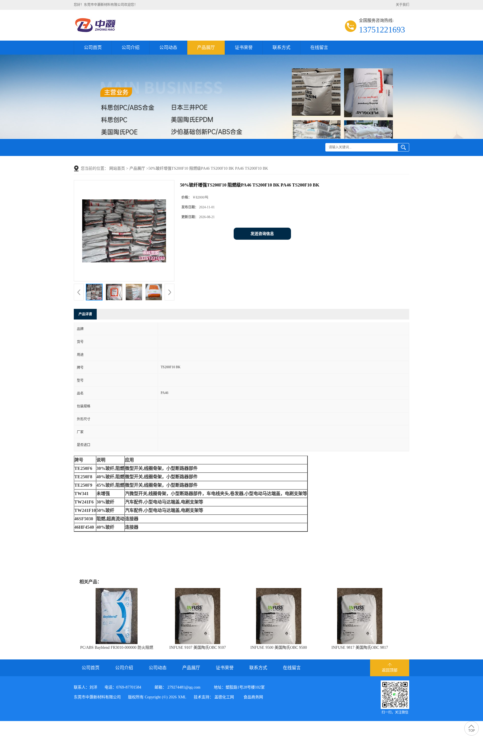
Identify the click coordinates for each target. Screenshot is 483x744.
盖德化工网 (224, 697)
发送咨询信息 (262, 234)
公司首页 (93, 47)
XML (182, 697)
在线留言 (319, 47)
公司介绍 (130, 47)
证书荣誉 (244, 47)
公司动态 (168, 47)
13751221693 (382, 29)
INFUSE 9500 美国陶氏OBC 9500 (278, 647)
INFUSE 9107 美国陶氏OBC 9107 (197, 647)
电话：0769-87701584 (123, 687)
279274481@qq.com (183, 687)
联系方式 (281, 47)
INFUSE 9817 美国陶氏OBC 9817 (360, 647)
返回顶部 (389, 670)
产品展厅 (206, 47)
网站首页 (117, 168)
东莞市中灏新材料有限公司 (97, 697)
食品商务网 (253, 697)
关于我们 (402, 5)
